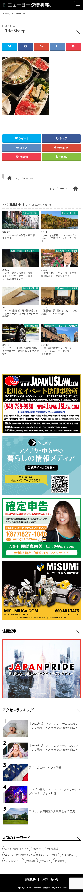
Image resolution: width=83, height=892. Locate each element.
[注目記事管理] (41, 699)
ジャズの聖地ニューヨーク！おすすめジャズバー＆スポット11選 (54, 791)
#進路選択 (31, 860)
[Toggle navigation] (78, 5)
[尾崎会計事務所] (41, 555)
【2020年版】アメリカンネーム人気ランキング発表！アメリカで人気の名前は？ (53, 747)
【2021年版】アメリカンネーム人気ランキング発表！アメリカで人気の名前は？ (53, 725)
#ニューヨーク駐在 (48, 854)
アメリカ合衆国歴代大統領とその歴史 (52, 811)
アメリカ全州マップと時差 (45, 767)
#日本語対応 (52, 848)
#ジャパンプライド (13, 860)
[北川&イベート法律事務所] (41, 431)
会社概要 (30, 879)
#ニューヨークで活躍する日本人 (19, 854)
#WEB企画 (45, 860)
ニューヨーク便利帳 (40, 887)
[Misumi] (41, 617)
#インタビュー (68, 854)
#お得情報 (59, 860)
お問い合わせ (50, 879)
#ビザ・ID (37, 848)
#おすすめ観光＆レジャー (16, 848)
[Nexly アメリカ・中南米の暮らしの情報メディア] (41, 493)
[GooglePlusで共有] (41, 46)
